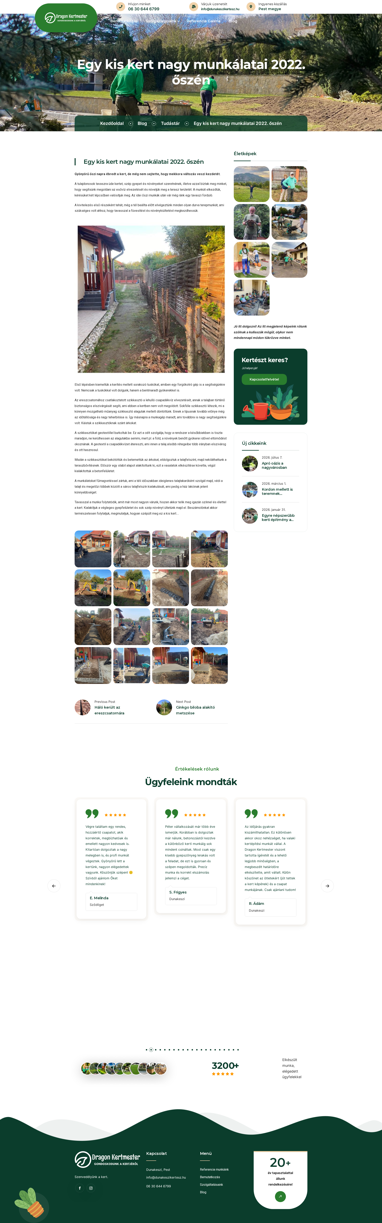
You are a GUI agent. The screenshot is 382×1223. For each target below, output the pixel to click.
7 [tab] (174, 1050)
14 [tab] (206, 1050)
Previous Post (105, 702)
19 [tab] (229, 1050)
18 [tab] (224, 1050)
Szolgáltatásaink (211, 1185)
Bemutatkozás (210, 1177)
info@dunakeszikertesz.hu (220, 9)
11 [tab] (192, 1050)
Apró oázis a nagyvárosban (274, 465)
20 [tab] (233, 1050)
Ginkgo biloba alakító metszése (195, 710)
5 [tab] (165, 1050)
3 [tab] (155, 1050)
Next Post (183, 702)
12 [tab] (197, 1050)
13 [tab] (201, 1050)
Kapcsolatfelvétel (264, 379)
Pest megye (269, 9)
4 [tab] (160, 1050)
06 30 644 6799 (143, 9)
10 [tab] (187, 1050)
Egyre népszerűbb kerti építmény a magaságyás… (278, 519)
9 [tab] (183, 1050)
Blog (142, 123)
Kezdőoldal (112, 123)
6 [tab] (169, 1050)
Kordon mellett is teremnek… (277, 491)
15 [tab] (210, 1050)
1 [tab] (146, 1050)
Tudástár (170, 123)
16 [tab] (215, 1050)
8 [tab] (178, 1050)
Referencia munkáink (214, 1169)
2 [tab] (151, 1050)
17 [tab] (219, 1050)
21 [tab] (238, 1050)
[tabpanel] (111, 859)
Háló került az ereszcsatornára (109, 710)
